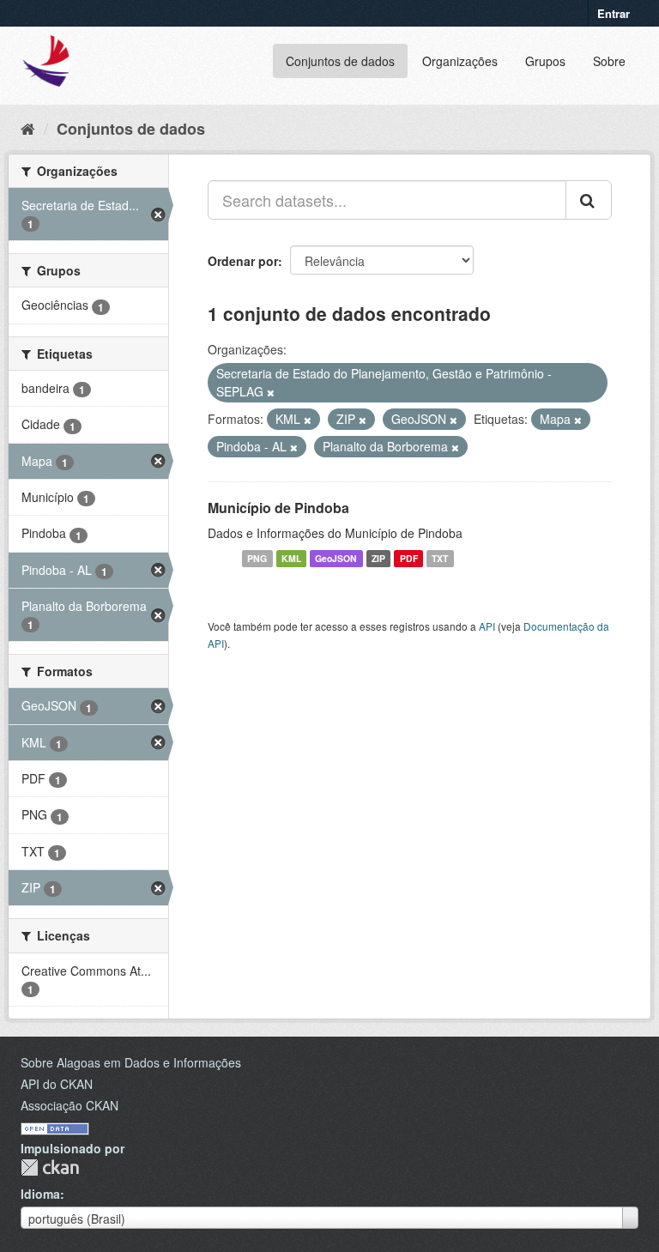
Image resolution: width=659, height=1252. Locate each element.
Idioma (40, 1193)
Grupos (545, 61)
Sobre (609, 61)
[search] (588, 200)
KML (291, 558)
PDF (409, 558)
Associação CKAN (69, 1105)
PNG (257, 558)
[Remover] (271, 392)
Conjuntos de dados (340, 61)
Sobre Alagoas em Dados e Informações (131, 1062)
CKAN (50, 1167)
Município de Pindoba (278, 507)
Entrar (613, 13)
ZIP (378, 558)
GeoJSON (336, 558)
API (487, 626)
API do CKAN (57, 1083)
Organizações (460, 61)
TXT (440, 558)
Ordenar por (243, 260)
